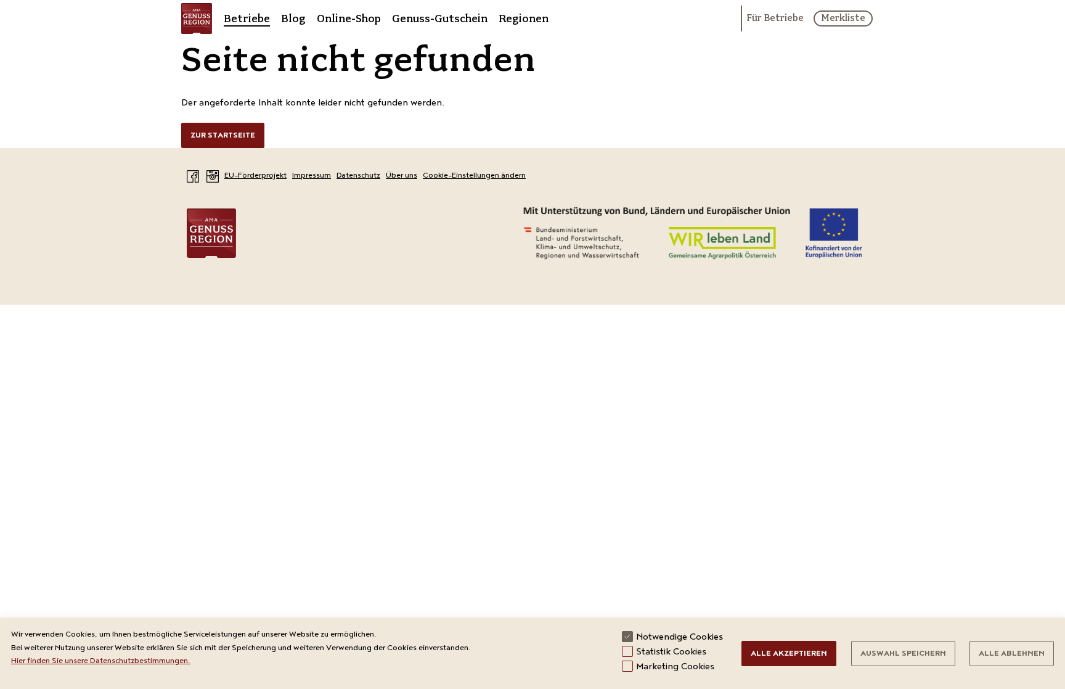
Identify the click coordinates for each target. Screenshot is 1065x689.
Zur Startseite (222, 136)
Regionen (524, 18)
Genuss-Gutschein (440, 18)
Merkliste (843, 17)
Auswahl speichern (903, 654)
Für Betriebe (775, 18)
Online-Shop (349, 18)
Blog (293, 18)
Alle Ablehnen (1012, 654)
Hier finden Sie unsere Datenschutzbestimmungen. (100, 661)
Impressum (311, 176)
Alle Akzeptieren (789, 654)
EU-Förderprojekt (255, 176)
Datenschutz (358, 176)
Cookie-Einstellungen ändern (474, 176)
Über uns (401, 176)
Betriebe (247, 18)
